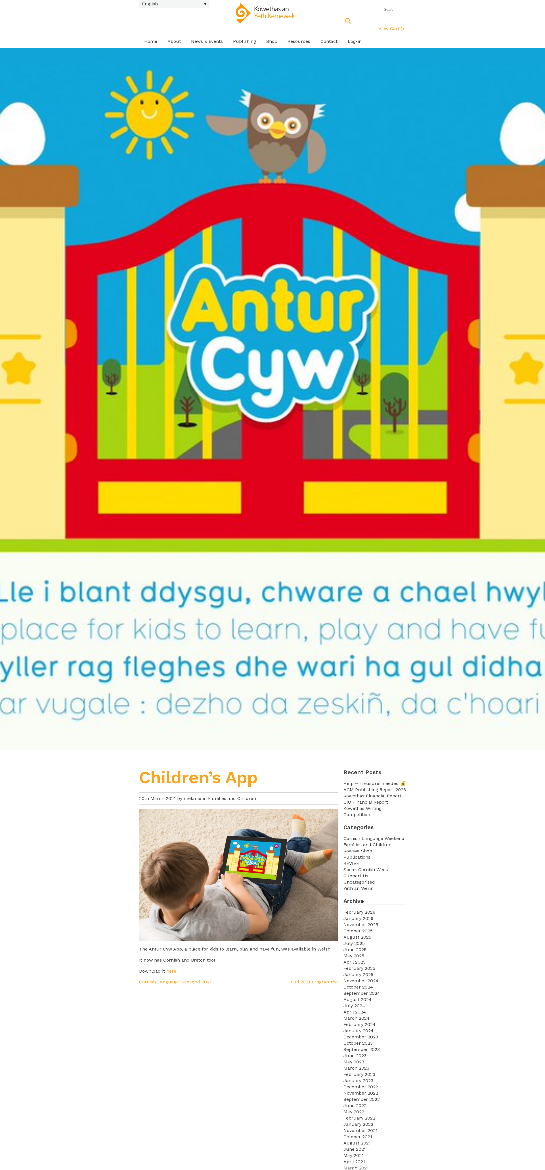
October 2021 (357, 1136)
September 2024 (361, 993)
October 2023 (358, 1043)
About (174, 41)
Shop (271, 41)
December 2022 (360, 1086)
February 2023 (359, 1074)
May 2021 (353, 1155)
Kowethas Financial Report (372, 796)
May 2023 (353, 1062)
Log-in (355, 41)
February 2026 (359, 912)
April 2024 (354, 1012)
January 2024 (358, 1030)
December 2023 (360, 1037)
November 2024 (360, 980)
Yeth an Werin (358, 888)
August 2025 (357, 937)
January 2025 (358, 974)
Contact (329, 41)
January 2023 (358, 1080)
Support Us (355, 875)
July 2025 (354, 943)
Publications (356, 857)
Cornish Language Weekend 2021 (175, 982)
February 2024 (359, 1024)
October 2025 (358, 931)
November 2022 (360, 1093)
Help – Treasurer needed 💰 (374, 783)
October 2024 (358, 987)
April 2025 (354, 962)
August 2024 (357, 999)
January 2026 (358, 918)
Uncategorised (359, 882)
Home (150, 41)
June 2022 (354, 1105)
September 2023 (361, 1049)
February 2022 (359, 1118)
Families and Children (232, 798)
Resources (299, 41)
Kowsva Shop (357, 851)
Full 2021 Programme (314, 982)
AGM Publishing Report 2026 (374, 789)
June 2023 (354, 1055)
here (171, 971)
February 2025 (359, 968)
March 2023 (356, 1068)
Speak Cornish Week (365, 869)
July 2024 (354, 1005)
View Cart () (391, 28)
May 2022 (353, 1111)
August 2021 (357, 1143)
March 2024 (356, 1018)
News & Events (207, 41)
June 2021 (354, 1149)
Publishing (244, 41)
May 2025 (353, 955)
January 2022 (358, 1124)
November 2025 (360, 924)
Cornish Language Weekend (373, 838)
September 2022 (361, 1099)
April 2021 (354, 1161)
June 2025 (354, 949)
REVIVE (351, 863)
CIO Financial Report (365, 802)
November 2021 (360, 1130)
